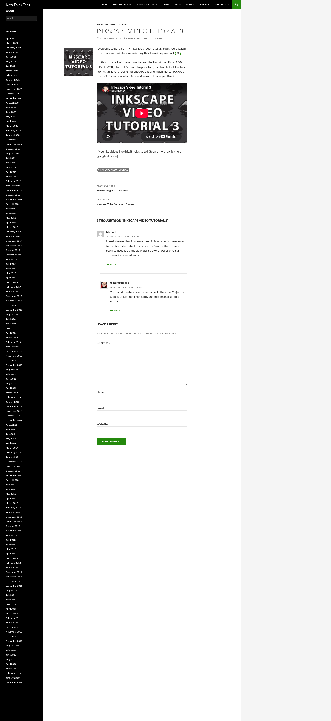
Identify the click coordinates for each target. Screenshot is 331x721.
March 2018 (12, 227)
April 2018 (11, 222)
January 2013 (13, 512)
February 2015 (13, 397)
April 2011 (11, 608)
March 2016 (12, 337)
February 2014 (13, 452)
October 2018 (13, 194)
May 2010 (11, 659)
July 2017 (11, 263)
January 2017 (13, 291)
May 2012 (11, 549)
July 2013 (11, 484)
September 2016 (14, 309)
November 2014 (14, 411)
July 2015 (11, 374)
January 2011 (13, 622)
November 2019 (14, 144)
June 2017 (11, 268)
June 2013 (11, 489)
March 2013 (12, 503)
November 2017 (14, 245)
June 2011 (11, 599)
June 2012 (11, 544)
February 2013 (13, 507)
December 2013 (14, 461)
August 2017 (12, 259)
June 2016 (11, 323)
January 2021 (13, 79)
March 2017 (12, 282)
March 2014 (12, 447)
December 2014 (14, 406)
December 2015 (14, 351)
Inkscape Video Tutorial (112, 24)
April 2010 (11, 664)
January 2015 (13, 401)
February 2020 (13, 130)
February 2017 (13, 286)
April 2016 (11, 332)
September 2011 (14, 585)
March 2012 (12, 558)
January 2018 (13, 236)
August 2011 (12, 590)
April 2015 (11, 388)
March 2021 (12, 70)
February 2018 (13, 231)
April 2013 (11, 498)
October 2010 (13, 636)
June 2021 (11, 56)
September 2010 (14, 641)
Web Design (221, 4)
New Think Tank (18, 4)
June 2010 (11, 654)
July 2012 (11, 539)
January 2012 (13, 567)
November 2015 (14, 355)
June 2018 (11, 213)
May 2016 (11, 328)
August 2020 (12, 102)
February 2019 (13, 181)
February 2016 (13, 342)
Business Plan (120, 4)
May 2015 (11, 383)
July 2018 (11, 208)
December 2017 (14, 240)
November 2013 (14, 466)
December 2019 (14, 139)
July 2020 (11, 107)
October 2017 (13, 250)
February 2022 (13, 47)
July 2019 (11, 158)
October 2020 (13, 93)
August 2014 (12, 424)
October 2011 (13, 581)
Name (100, 392)
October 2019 (13, 148)
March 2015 (12, 392)
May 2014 (11, 438)
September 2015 (14, 365)
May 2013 (11, 493)
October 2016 (13, 305)
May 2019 (11, 167)
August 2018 (12, 204)
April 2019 (11, 171)
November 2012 (14, 521)
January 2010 (13, 677)
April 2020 (11, 121)
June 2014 (11, 434)
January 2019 (13, 185)
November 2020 (14, 89)
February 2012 (13, 562)
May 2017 (11, 273)
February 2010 (13, 673)
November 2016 (14, 300)
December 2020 (14, 84)
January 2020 (13, 135)
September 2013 (14, 475)
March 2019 (12, 176)
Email (100, 408)
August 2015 (12, 369)
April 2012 (11, 553)
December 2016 (14, 296)
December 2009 (14, 682)
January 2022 (13, 52)
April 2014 (11, 443)
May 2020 (11, 116)
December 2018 (14, 190)
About (104, 4)
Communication (145, 4)
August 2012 (12, 535)
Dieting (166, 4)
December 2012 (14, 516)
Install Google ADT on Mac (112, 188)
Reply (113, 264)
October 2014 (13, 415)
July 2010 (11, 650)
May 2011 (11, 604)
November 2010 (14, 631)
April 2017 (11, 277)
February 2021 (13, 75)
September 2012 (14, 530)
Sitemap (190, 4)
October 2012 (13, 526)
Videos (203, 4)
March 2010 (12, 668)
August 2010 (12, 645)
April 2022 (11, 38)
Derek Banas (134, 38)
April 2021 (11, 66)
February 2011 (13, 618)
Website (102, 424)
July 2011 (11, 595)
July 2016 (11, 319)
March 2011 (12, 613)
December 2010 (14, 627)
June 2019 (11, 162)
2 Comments (154, 38)
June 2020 (11, 112)
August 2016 (12, 314)
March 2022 (12, 43)
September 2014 (14, 420)
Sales (178, 4)
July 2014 (11, 429)
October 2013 (13, 470)
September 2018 (14, 199)
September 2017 (14, 254)
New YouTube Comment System (115, 202)
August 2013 (12, 480)
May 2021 (11, 61)
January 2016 (13, 346)
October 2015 (13, 360)
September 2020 (14, 98)
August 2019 (12, 153)
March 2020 (12, 125)
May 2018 (11, 217)
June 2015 (11, 378)
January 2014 (13, 457)
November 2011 (14, 576)
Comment (104, 342)
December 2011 (14, 572)
